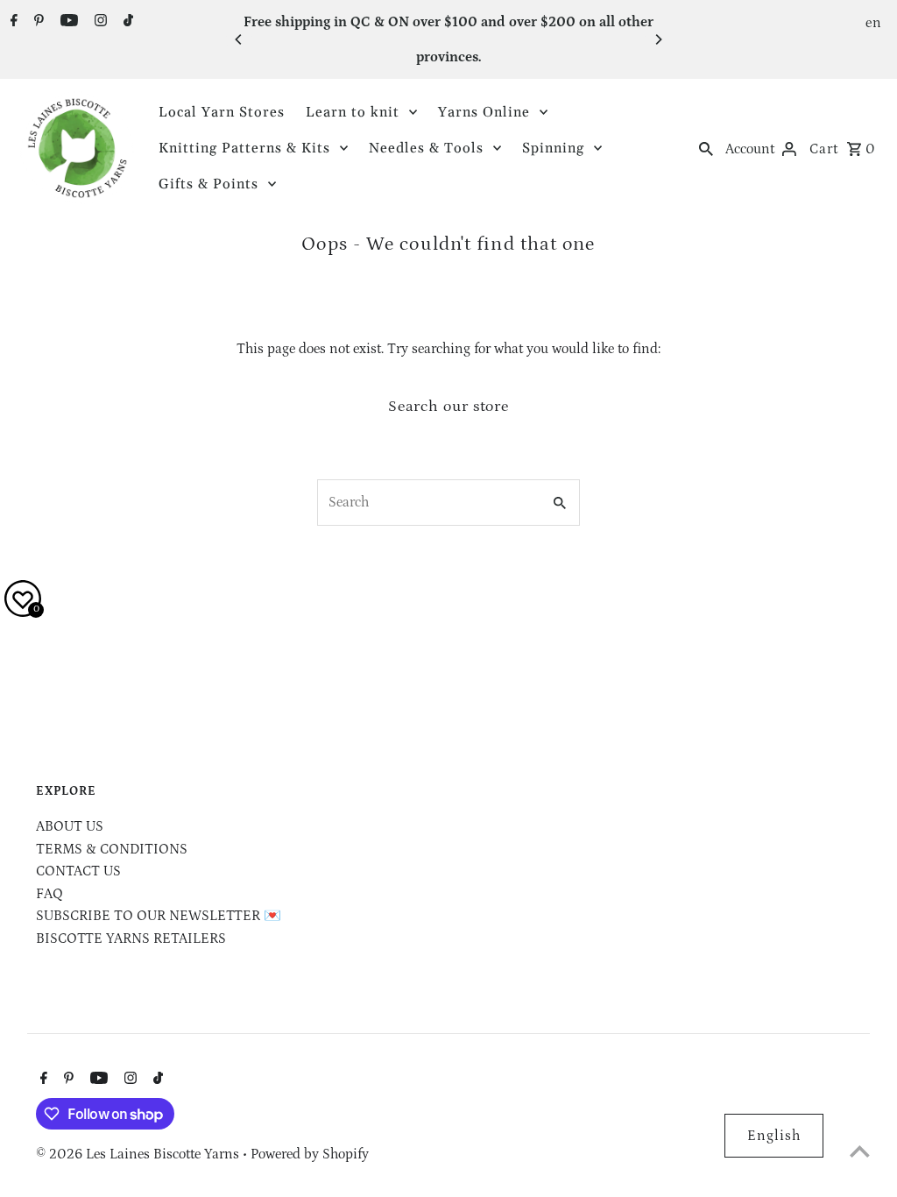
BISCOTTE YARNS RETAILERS (131, 938)
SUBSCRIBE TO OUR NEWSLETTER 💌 (158, 916)
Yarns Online (484, 112)
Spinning (553, 148)
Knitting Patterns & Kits (244, 148)
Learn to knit (352, 112)
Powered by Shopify (310, 1154)
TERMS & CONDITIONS (111, 849)
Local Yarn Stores (222, 112)
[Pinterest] (37, 22)
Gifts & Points (208, 184)
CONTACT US (78, 871)
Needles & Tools (426, 148)
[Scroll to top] (859, 1151)
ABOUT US (69, 826)
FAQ (49, 894)
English (774, 1136)
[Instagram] (98, 22)
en (873, 23)
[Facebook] (12, 22)
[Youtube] (67, 22)
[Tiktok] (126, 22)
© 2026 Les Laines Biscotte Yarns (139, 1154)
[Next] (658, 39)
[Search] (706, 148)
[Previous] (239, 39)
